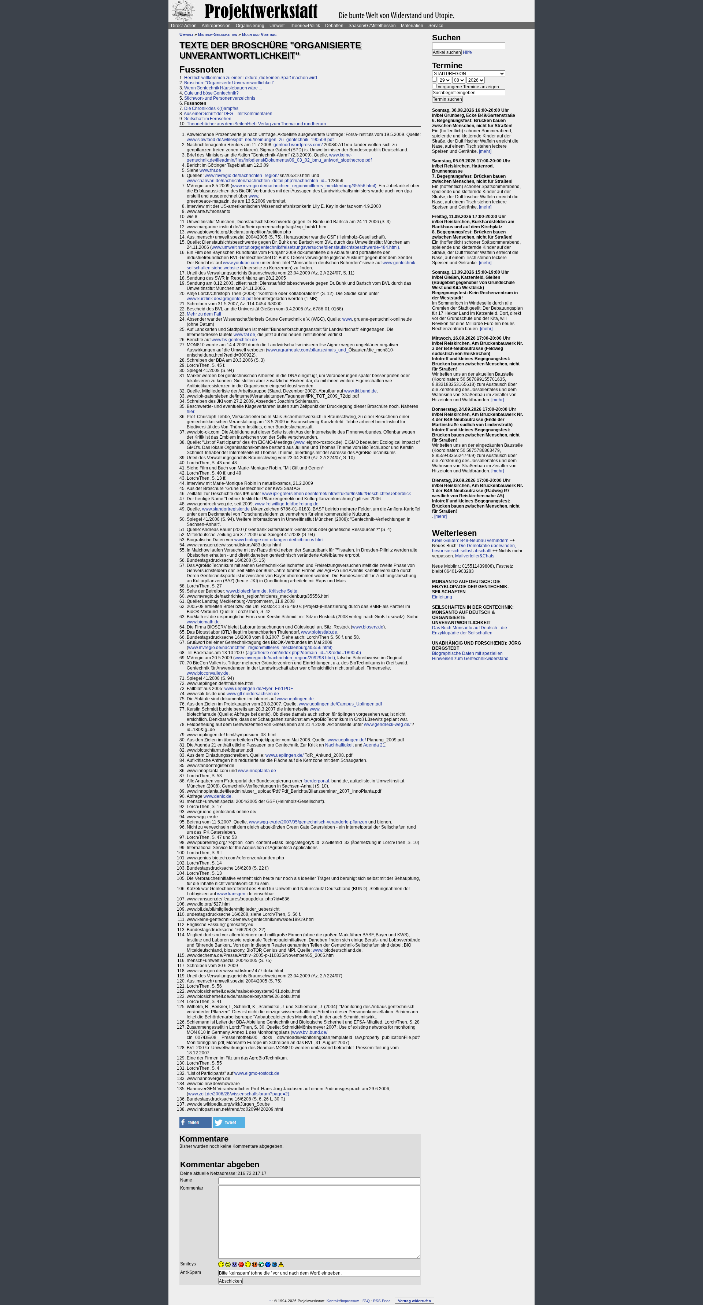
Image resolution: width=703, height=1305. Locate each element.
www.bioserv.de (367, 627)
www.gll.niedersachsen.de (253, 693)
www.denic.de (217, 796)
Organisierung (250, 25)
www (253, 196)
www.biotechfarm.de (246, 591)
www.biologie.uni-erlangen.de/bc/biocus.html (279, 539)
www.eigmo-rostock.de (256, 1073)
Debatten (334, 25)
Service (435, 25)
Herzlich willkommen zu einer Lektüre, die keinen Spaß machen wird (250, 77)
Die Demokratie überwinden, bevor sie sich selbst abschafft (474, 548)
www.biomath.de (203, 621)
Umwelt (276, 25)
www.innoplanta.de (257, 770)
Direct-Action (184, 25)
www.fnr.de (210, 170)
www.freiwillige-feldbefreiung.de (287, 503)
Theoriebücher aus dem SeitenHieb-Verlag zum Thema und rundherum (256, 123)
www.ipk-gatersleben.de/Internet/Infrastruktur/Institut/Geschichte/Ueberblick (336, 493)
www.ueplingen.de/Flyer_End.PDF (258, 688)
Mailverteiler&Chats (474, 556)
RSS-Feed (382, 1301)
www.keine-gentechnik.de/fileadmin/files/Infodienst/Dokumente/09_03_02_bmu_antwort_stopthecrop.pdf (279, 157)
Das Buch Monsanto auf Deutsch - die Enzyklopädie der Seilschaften (469, 630)
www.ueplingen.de (295, 698)
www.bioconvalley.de (207, 673)
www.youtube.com (241, 262)
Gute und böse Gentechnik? (211, 93)
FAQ (366, 1301)
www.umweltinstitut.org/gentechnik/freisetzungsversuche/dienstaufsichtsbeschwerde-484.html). (306, 247)
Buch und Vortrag (259, 34)
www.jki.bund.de (360, 391)
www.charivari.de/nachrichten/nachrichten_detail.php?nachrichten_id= (257, 180)
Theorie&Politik (305, 25)
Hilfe (467, 52)
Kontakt (333, 1301)
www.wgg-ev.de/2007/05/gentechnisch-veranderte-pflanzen (308, 822)
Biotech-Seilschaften (217, 34)
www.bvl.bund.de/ (309, 1032)
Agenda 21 (374, 745)
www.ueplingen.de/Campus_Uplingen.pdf (340, 704)
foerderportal (316, 781)
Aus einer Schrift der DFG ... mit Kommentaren (228, 113)
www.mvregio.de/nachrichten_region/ (242, 175)
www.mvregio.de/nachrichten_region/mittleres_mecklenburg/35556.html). (304, 185)
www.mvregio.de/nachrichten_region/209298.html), (285, 657)
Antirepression (216, 25)
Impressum (350, 1301)
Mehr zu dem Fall (204, 314)
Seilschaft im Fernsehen (207, 118)
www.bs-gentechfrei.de (234, 339)
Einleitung (442, 597)
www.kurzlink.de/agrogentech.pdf (220, 298)
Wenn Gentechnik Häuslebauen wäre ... (223, 88)
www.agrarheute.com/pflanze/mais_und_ (308, 350)
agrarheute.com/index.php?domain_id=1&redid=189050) (304, 652)
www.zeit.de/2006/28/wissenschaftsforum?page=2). (239, 1093)
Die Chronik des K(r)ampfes (211, 108)
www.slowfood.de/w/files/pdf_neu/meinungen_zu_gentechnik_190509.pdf (260, 139)
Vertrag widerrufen (414, 1301)
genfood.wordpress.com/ (298, 144)
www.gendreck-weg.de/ (387, 724)
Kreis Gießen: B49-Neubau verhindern (470, 540)
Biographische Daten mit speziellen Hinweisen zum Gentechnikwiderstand (470, 656)
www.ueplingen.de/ (347, 739)
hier (190, 411)
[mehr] (485, 151)
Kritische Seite (283, 591)
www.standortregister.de (226, 509)
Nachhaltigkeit (339, 745)
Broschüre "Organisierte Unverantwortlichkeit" (229, 82)
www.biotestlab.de (319, 632)
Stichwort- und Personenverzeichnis (219, 98)
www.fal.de (244, 334)
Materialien (412, 25)
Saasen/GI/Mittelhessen (372, 25)
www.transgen (231, 893)
